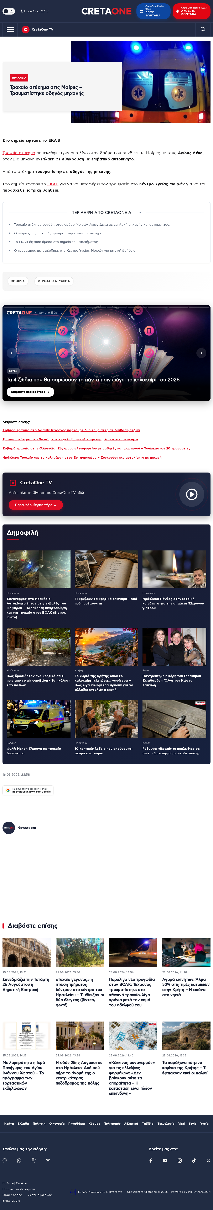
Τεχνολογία (166, 1123)
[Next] (201, 353)
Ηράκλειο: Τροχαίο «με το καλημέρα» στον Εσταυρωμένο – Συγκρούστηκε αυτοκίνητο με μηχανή (81, 457)
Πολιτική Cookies (15, 1183)
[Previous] (12, 353)
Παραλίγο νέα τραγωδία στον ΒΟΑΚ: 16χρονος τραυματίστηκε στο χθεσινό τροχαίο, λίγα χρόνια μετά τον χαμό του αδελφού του (132, 992)
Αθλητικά (131, 1123)
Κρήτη (9, 1123)
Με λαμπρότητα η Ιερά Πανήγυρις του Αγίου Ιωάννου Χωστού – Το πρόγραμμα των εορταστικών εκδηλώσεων (23, 1075)
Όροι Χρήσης (12, 1195)
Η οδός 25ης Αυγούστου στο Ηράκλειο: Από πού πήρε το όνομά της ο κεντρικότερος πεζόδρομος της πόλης (79, 1073)
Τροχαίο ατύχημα (18, 153)
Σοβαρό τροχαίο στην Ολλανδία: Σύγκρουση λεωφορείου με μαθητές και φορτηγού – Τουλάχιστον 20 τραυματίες (96, 448)
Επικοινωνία (11, 1200)
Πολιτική (39, 1123)
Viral (181, 1123)
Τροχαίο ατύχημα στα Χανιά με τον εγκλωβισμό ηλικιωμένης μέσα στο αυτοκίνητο (70, 439)
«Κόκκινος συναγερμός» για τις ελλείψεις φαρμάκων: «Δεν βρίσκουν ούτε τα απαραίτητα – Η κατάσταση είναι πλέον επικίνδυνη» (132, 1078)
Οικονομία (57, 1123)
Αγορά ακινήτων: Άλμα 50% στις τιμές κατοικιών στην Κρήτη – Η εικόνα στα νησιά (186, 987)
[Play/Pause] (106, 353)
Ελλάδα (23, 1123)
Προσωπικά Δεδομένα (18, 1189)
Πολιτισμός (112, 1123)
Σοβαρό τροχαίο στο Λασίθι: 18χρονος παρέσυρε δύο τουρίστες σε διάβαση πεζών (71, 430)
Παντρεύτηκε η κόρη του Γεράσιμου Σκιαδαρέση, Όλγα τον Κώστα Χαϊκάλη (171, 680)
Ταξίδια (148, 1123)
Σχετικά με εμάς (40, 1195)
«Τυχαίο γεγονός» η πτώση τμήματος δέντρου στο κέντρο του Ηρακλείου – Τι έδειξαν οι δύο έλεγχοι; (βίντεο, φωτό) (80, 992)
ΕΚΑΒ (52, 184)
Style (193, 1123)
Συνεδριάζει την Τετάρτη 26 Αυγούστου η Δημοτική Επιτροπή (25, 985)
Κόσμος (94, 1123)
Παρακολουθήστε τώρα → (36, 505)
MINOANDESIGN (199, 1192)
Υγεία (204, 1123)
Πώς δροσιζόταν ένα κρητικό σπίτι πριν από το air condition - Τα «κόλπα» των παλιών (38, 680)
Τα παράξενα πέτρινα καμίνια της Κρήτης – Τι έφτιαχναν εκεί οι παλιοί (184, 1068)
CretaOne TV (42, 29)
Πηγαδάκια (76, 1123)
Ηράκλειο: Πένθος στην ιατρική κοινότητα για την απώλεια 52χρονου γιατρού (173, 603)
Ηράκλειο (19, 77)
